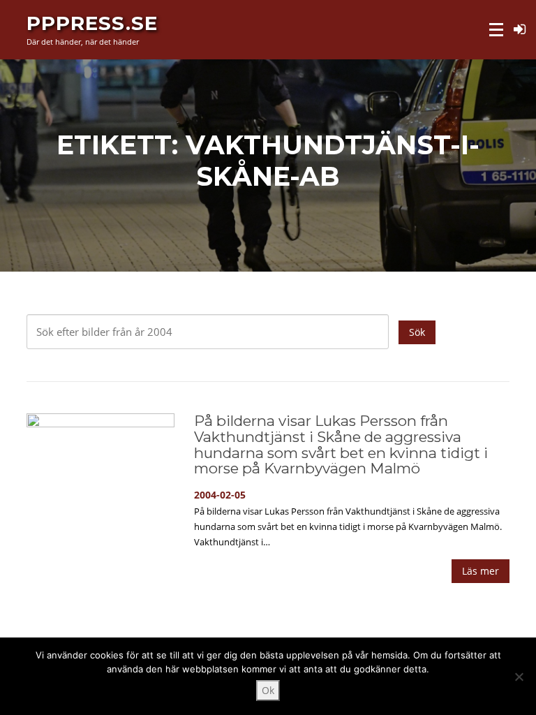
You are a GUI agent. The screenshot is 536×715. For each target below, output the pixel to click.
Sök (417, 332)
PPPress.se (92, 22)
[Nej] (519, 677)
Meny (497, 29)
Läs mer (480, 570)
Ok (268, 690)
